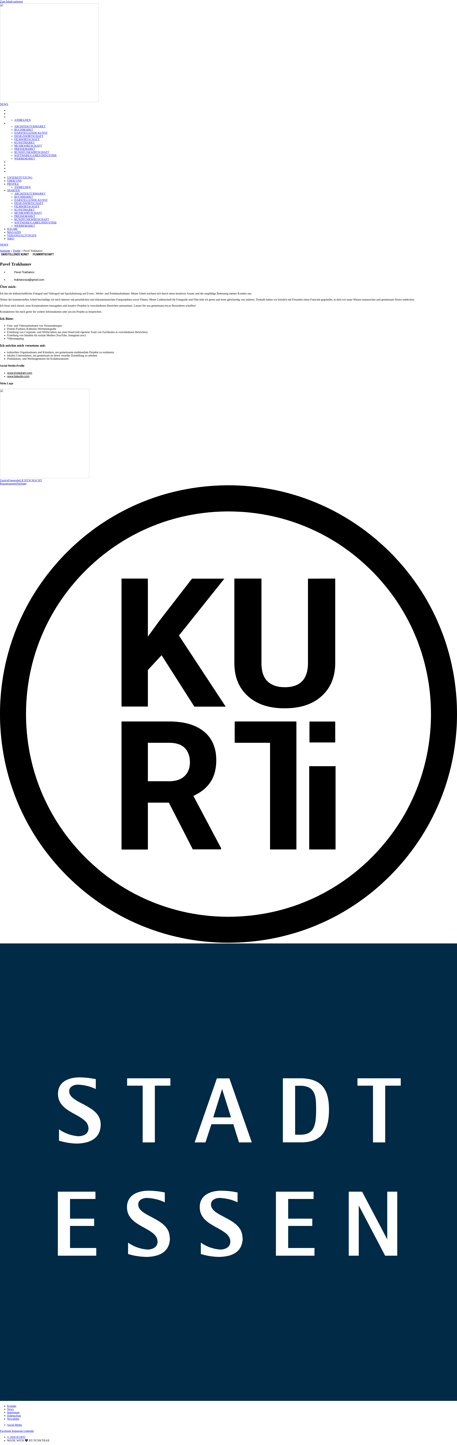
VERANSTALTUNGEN (23, 168)
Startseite (5, 250)
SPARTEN (14, 123)
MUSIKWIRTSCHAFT (28, 145)
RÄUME (13, 161)
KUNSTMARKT (24, 142)
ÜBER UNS (15, 113)
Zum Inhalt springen (11, 1)
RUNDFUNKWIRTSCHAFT (31, 152)
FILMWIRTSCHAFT (26, 139)
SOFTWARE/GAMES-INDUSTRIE (35, 155)
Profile (17, 250)
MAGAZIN (15, 165)
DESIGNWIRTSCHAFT (28, 136)
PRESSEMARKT (24, 148)
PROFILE (14, 116)
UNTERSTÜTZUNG (21, 110)
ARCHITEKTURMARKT (30, 126)
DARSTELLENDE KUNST (31, 132)
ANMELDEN (22, 120)
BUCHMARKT (23, 129)
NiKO (12, 171)
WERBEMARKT (24, 158)
